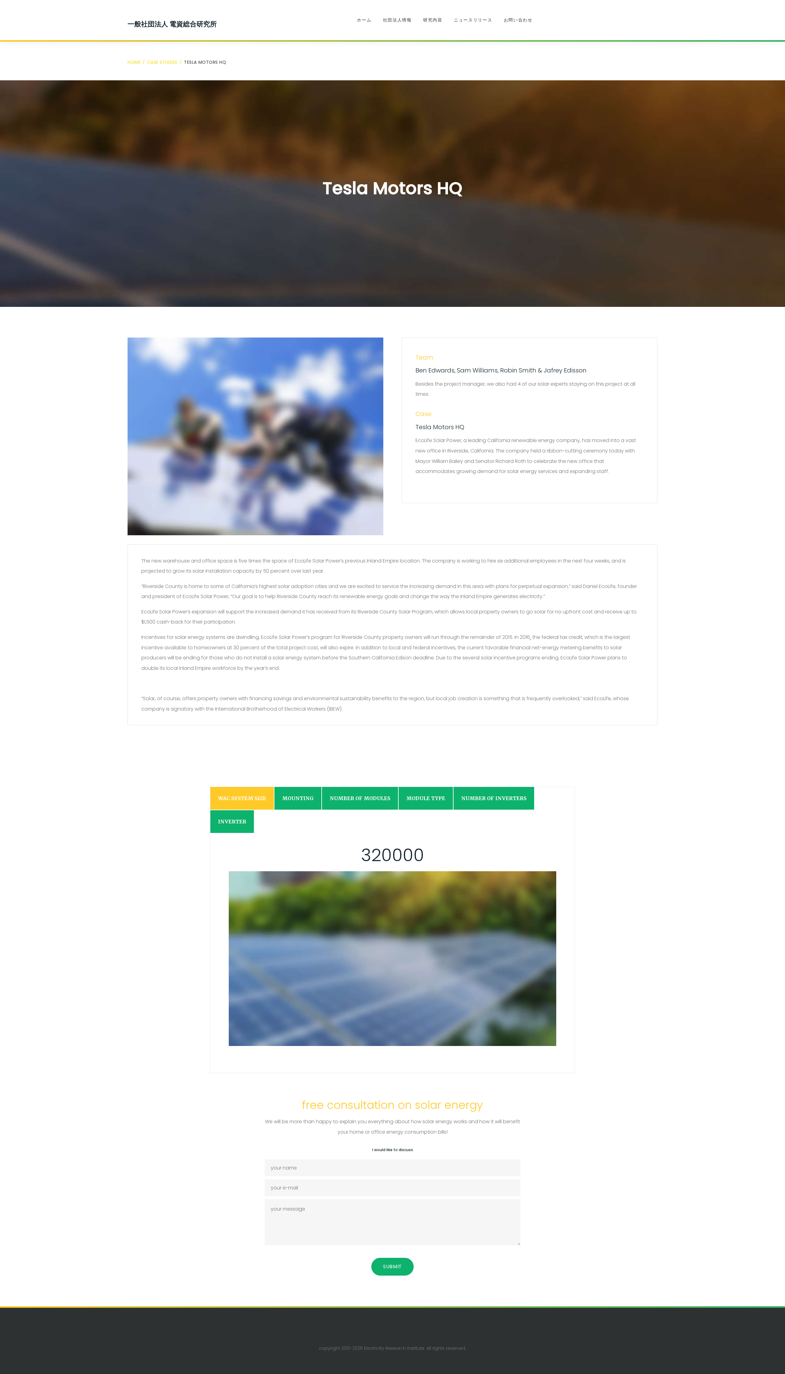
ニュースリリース (473, 20)
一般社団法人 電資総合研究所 (172, 24)
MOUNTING (298, 798)
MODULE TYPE (425, 798)
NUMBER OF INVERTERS (494, 798)
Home (134, 62)
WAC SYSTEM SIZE (242, 798)
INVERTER (232, 822)
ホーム (364, 20)
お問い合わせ (518, 20)
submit (392, 1266)
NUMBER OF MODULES (360, 798)
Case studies (162, 62)
